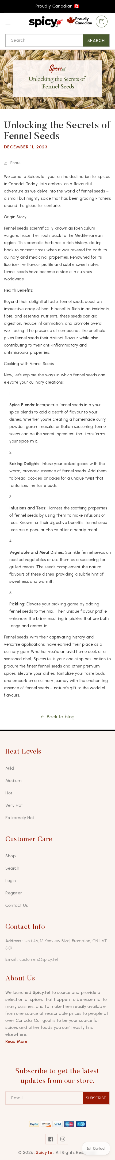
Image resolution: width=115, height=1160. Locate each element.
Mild (9, 768)
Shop (10, 855)
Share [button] (15, 163)
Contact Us (16, 905)
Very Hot (14, 805)
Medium (13, 780)
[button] (8, 22)
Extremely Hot (19, 817)
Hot (9, 792)
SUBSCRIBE (96, 1098)
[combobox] (57, 40)
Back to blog (61, 717)
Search (96, 40)
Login (10, 880)
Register (13, 892)
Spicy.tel (44, 1152)
